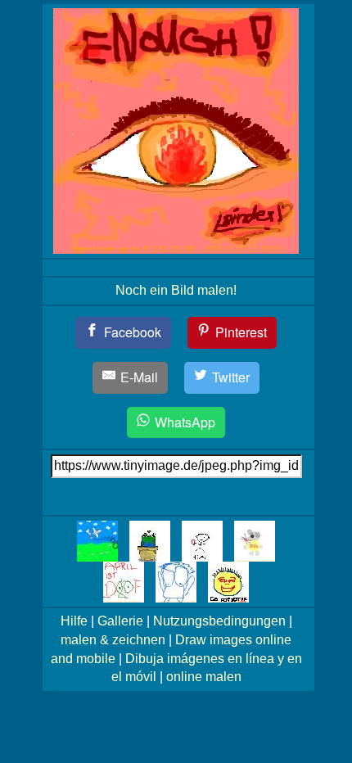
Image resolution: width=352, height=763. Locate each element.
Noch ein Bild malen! (176, 290)
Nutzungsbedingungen (219, 621)
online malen (203, 677)
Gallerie (120, 621)
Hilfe (74, 621)
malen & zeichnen (113, 640)
